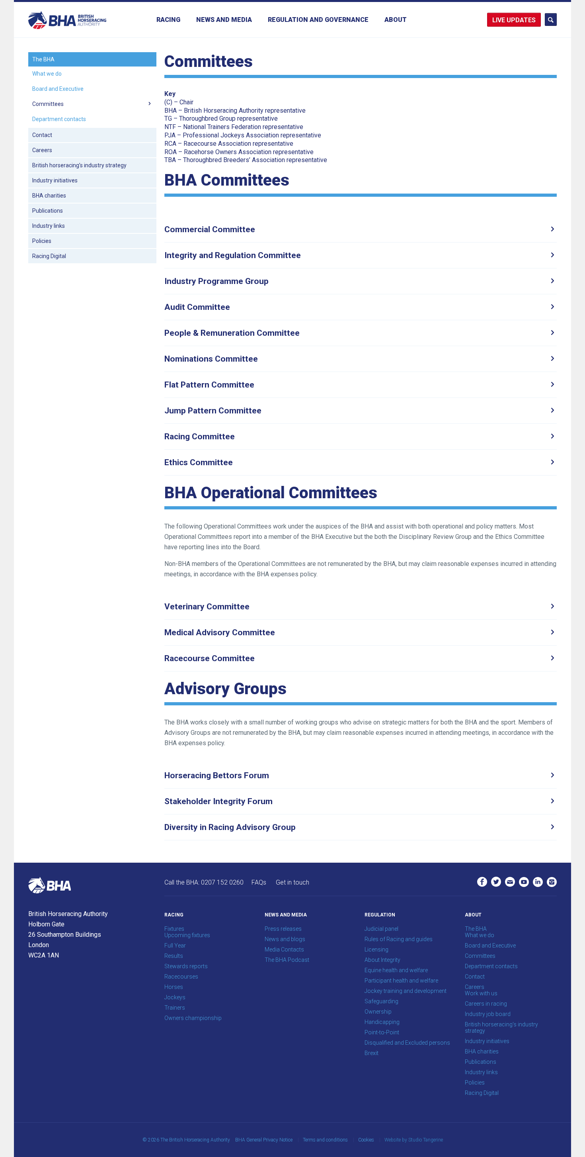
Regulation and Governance (318, 19)
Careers (42, 150)
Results (173, 956)
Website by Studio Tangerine (413, 1140)
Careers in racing (486, 1003)
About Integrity (382, 960)
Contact (42, 135)
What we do (47, 73)
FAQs (259, 882)
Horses (173, 987)
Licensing (376, 949)
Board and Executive (58, 89)
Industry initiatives (55, 180)
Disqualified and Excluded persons (407, 1043)
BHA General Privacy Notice (263, 1140)
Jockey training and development (406, 991)
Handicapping (382, 1022)
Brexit (371, 1053)
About (395, 19)
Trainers (174, 1007)
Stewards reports (186, 966)
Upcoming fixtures (187, 935)
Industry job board (488, 1014)
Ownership (378, 1011)
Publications (47, 211)
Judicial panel (381, 929)
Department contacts (59, 119)
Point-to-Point (382, 1032)
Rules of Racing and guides (399, 939)
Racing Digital (49, 256)
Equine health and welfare (396, 970)
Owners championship (193, 1018)
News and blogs (285, 939)
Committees (48, 104)
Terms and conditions (325, 1140)
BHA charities (49, 195)
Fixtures (174, 929)
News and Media (224, 19)
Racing (168, 19)
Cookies (366, 1140)
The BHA (43, 59)
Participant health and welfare (401, 980)
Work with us (481, 993)
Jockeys (174, 997)
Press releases (283, 929)
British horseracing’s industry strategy (79, 165)
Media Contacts (284, 949)
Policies (41, 241)
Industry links (48, 226)
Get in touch (292, 882)
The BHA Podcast (287, 960)
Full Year (175, 945)
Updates (521, 20)
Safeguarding (381, 1001)
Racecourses (181, 976)
